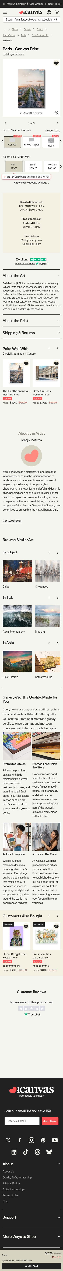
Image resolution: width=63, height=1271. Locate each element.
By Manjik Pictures (13, 54)
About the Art (14, 275)
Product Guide (52, 130)
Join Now (50, 1121)
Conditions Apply (31, 243)
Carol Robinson (41, 957)
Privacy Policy (11, 1183)
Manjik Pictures (11, 394)
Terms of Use (11, 1195)
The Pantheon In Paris (16, 391)
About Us (8, 1171)
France (40, 29)
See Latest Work (12, 521)
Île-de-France (9, 35)
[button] (12, 142)
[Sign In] (48, 12)
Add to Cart (31, 1266)
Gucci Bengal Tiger (15, 954)
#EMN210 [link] (7, 40)
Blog (5, 1201)
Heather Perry (10, 957)
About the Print (15, 320)
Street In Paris (42, 391)
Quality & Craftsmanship (17, 1177)
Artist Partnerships (14, 1189)
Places (15, 29)
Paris (23, 35)
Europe (27, 29)
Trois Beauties (42, 954)
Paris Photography (40, 35)
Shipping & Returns (19, 332)
